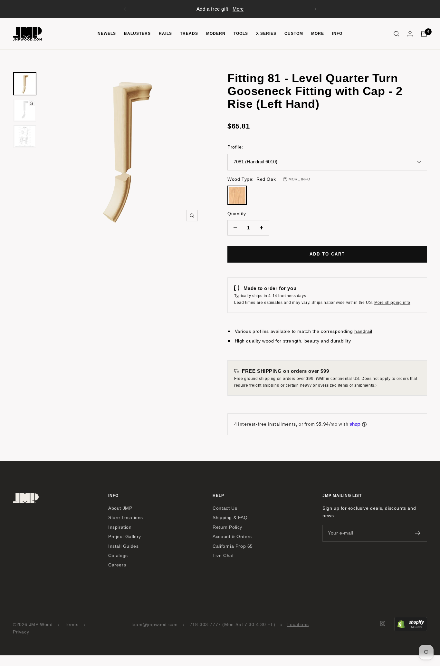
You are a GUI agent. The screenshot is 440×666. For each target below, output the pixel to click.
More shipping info (392, 302)
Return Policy (227, 527)
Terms (72, 624)
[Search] (396, 34)
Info (337, 33)
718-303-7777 (205, 624)
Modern (215, 33)
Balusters (137, 33)
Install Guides (123, 546)
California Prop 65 (233, 546)
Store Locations (125, 517)
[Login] (410, 33)
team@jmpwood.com (154, 624)
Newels (107, 33)
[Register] (418, 533)
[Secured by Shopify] (410, 620)
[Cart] (424, 34)
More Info (299, 179)
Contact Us (225, 508)
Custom (293, 33)
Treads (189, 33)
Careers (117, 565)
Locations (298, 624)
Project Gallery (124, 536)
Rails (165, 33)
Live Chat (223, 555)
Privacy (21, 632)
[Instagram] (382, 623)
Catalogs (118, 555)
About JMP (120, 508)
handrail (363, 331)
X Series (266, 33)
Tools (241, 33)
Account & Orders (232, 536)
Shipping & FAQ (230, 517)
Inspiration (120, 527)
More (238, 9)
